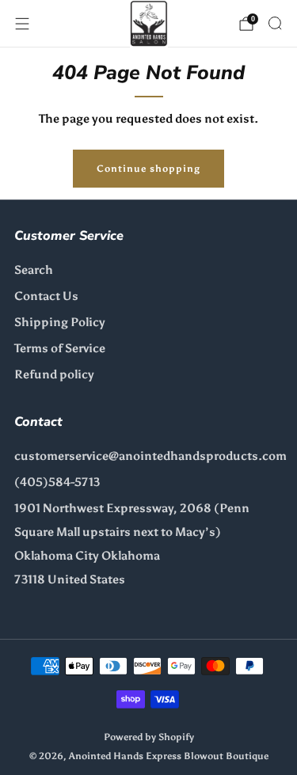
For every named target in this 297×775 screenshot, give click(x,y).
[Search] (275, 23)
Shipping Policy (59, 322)
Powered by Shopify (149, 737)
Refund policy (54, 374)
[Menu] (22, 24)
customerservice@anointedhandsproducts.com (150, 456)
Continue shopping (148, 168)
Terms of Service (59, 348)
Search (33, 270)
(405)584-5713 (57, 482)
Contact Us (46, 296)
